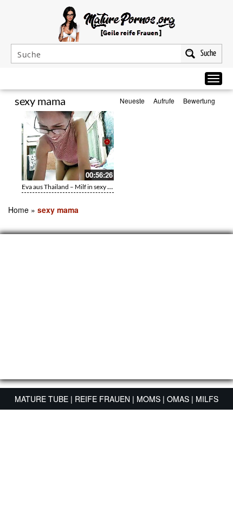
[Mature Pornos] (117, 22)
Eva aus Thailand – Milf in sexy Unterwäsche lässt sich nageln (106, 187)
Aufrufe (163, 100)
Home (18, 209)
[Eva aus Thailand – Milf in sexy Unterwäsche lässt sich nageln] (68, 145)
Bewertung (199, 100)
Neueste (132, 100)
